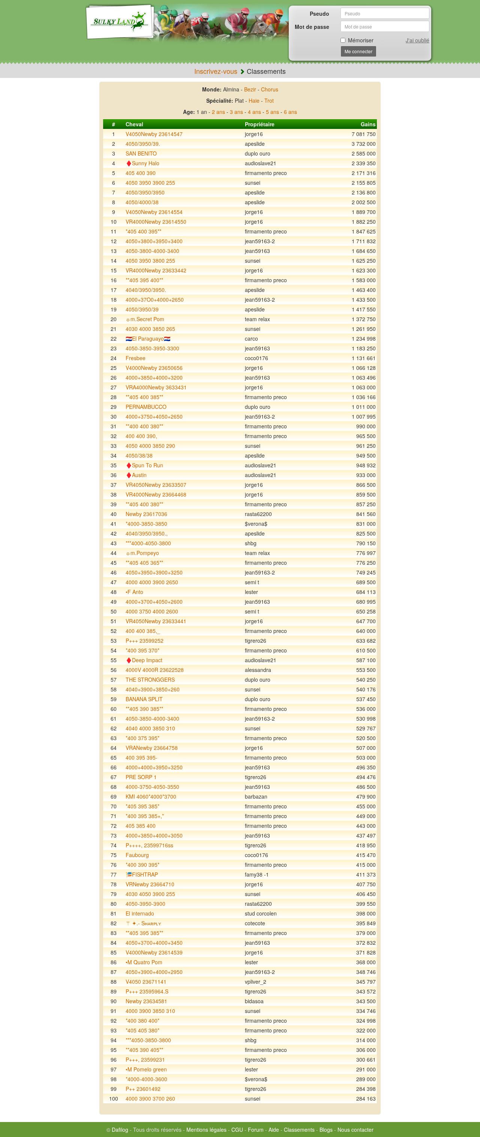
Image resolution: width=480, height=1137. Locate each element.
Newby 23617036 (146, 514)
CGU (237, 1129)
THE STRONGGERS (150, 679)
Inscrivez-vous (215, 71)
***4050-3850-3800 (148, 1040)
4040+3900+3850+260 (153, 689)
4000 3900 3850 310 (150, 1010)
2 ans (218, 111)
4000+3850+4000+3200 (154, 377)
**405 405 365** (144, 562)
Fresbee (136, 358)
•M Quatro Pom (144, 962)
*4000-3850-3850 (146, 523)
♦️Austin (136, 475)
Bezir (250, 89)
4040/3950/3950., (147, 533)
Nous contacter (356, 1129)
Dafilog (120, 1129)
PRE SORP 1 (141, 777)
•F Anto (134, 591)
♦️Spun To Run (144, 465)
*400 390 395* (142, 864)
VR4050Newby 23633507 (156, 484)
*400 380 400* (142, 1020)
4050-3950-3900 (145, 903)
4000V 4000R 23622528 (155, 669)
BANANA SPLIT (144, 699)
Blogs (326, 1129)
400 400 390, (141, 436)
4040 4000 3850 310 (150, 728)
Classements (299, 1129)
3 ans (236, 111)
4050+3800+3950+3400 (154, 241)
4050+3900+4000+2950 (154, 971)
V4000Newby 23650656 (154, 367)
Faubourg (137, 855)
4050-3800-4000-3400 (152, 250)
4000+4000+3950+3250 (154, 767)
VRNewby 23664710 (150, 884)
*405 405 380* (142, 1030)
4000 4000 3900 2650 (152, 582)
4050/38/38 (139, 455)
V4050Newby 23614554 (154, 211)
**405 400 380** (144, 504)
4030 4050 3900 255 (150, 894)
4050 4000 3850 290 (150, 445)
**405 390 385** (144, 708)
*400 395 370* (142, 650)
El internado (140, 913)
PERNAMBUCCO (146, 406)
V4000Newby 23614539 (154, 952)
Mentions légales (206, 1129)
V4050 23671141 (146, 981)
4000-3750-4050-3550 (152, 786)
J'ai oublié (417, 40)
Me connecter (358, 51)
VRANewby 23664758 (152, 747)
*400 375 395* (142, 738)
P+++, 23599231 (145, 1059)
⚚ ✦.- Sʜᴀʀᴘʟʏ (143, 923)
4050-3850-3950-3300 (152, 348)
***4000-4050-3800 (148, 543)
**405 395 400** (144, 280)
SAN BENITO (141, 153)
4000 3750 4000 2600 (152, 611)
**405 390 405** (144, 1049)
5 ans (272, 111)
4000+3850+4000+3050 (154, 835)
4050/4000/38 (142, 202)
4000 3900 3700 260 (150, 1098)
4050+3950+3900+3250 (154, 572)
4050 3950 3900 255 (150, 182)
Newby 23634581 (146, 1001)
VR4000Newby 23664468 (156, 494)
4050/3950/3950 (145, 192)
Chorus (269, 89)
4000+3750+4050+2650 (154, 416)
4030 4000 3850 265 (150, 328)
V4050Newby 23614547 (154, 134)
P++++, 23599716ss (149, 845)
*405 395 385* (142, 806)
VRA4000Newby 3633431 (156, 387)
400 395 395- (142, 757)
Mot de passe (312, 26)
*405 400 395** (143, 231)
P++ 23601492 (143, 1088)
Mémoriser (361, 40)
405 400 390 (141, 173)
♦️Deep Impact (144, 660)
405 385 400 (141, 825)
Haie (254, 100)
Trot (269, 100)
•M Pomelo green (146, 1069)
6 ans (290, 111)
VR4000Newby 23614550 (156, 221)
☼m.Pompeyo (142, 553)
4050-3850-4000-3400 (152, 718)
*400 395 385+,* (145, 816)
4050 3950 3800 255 (150, 260)
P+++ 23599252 (145, 640)
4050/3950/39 (142, 309)
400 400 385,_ (143, 630)
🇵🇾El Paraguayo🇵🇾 (148, 338)
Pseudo (319, 13)
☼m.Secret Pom (145, 319)
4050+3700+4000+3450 (154, 942)
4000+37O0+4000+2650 (155, 299)
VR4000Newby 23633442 (156, 270)
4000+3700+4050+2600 (154, 601)
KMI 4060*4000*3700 (151, 796)
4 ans (254, 111)
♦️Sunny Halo (142, 163)
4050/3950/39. (143, 143)
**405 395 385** (144, 933)
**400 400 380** (144, 426)
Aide (273, 1129)
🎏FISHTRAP (142, 874)
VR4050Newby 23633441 (156, 621)
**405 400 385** (144, 397)
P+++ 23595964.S (147, 991)
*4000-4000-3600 (146, 1079)
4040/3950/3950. (146, 289)
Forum (256, 1129)
